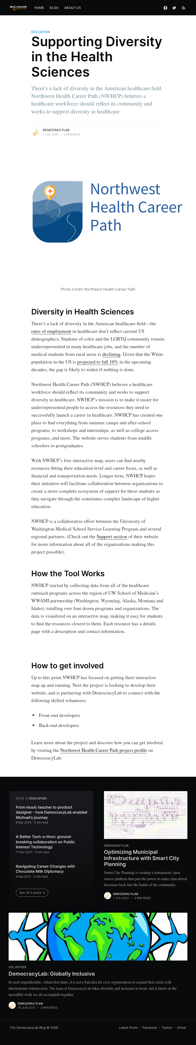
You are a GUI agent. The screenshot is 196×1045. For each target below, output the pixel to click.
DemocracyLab (56, 130)
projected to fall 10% (97, 361)
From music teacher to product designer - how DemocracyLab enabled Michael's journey (51, 812)
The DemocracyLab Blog (28, 1027)
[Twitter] (175, 7)
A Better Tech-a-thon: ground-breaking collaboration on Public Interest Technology (45, 841)
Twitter (167, 1027)
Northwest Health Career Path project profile (103, 750)
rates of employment (51, 331)
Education (40, 32)
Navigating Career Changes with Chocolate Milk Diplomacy (45, 869)
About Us (72, 8)
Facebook (149, 1027)
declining (111, 354)
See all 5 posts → (32, 892)
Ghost (181, 1027)
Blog (54, 8)
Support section (112, 536)
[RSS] (183, 8)
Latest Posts (128, 1027)
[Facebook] (165, 7)
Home (39, 8)
